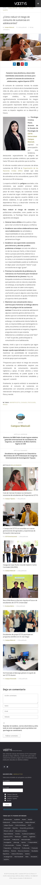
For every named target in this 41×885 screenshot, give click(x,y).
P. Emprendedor (32, 842)
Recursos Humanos (23, 851)
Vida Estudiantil (18, 856)
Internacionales (25, 839)
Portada (31, 8)
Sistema (27, 854)
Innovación (7, 839)
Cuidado (24, 402)
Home (4, 8)
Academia (17, 819)
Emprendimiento (8, 834)
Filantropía (18, 836)
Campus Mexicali (12, 8)
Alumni (24, 819)
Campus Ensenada (10, 678)
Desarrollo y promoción (27, 828)
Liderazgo (16, 842)
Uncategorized (8, 856)
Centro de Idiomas (20, 825)
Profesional (16, 848)
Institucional (15, 839)
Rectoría (13, 851)
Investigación (7, 842)
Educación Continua (21, 831)
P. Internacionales (9, 845)
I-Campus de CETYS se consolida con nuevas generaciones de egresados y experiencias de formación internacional (19, 530)
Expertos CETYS (23, 8)
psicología (32, 402)
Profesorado (26, 848)
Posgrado (26, 845)
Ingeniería (32, 836)
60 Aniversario (8, 819)
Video (27, 856)
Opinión (23, 842)
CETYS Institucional (11, 536)
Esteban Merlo (9, 606)
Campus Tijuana (10, 499)
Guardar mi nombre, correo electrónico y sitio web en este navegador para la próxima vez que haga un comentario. (20, 728)
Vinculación (34, 856)
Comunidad (7, 828)
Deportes (15, 828)
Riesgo (5, 404)
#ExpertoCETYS (15, 402)
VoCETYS (5, 10)
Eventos (17, 834)
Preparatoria (7, 848)
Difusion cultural (8, 831)
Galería (25, 836)
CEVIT (29, 825)
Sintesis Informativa (17, 854)
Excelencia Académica (28, 834)
